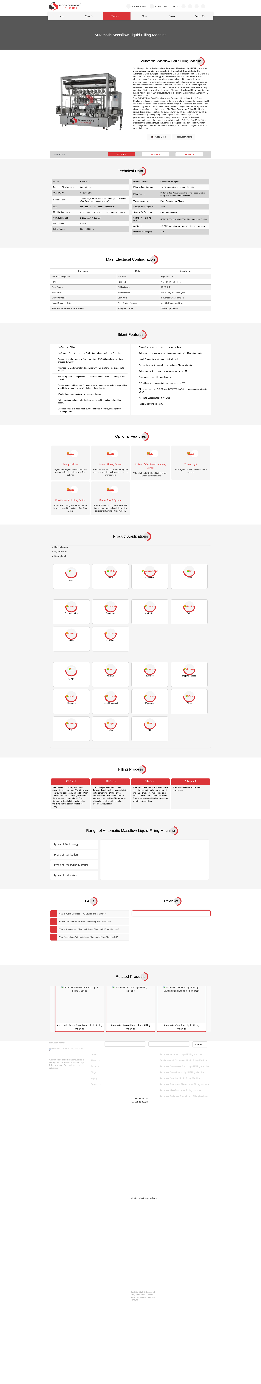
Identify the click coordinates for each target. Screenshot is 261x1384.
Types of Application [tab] (66, 854)
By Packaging (61, 547)
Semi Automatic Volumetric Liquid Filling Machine (183, 1060)
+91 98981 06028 (139, 1102)
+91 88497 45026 (139, 1099)
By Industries (60, 552)
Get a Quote (160, 137)
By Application (61, 556)
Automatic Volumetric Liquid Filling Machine (181, 1054)
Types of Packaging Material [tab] (71, 864)
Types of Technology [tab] (66, 844)
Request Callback (185, 137)
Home (94, 1054)
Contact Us (96, 1084)
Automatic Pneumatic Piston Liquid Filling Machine (184, 1084)
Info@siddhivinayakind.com (144, 1198)
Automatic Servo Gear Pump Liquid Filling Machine (184, 1066)
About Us (95, 1060)
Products (95, 1066)
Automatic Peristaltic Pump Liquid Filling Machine (184, 1096)
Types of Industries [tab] (65, 875)
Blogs (93, 1072)
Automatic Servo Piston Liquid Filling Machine (182, 1072)
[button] (89, 913)
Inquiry (94, 1078)
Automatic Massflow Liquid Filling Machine (180, 1090)
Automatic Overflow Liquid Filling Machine (180, 1078)
